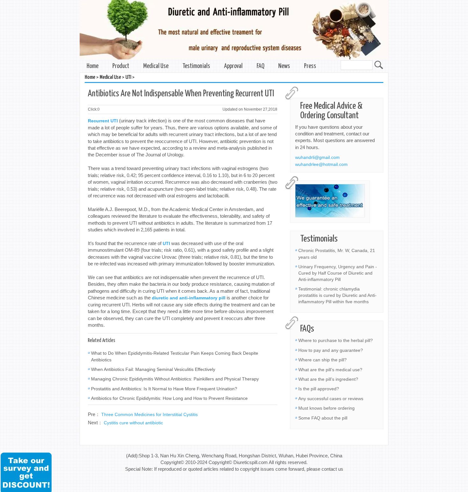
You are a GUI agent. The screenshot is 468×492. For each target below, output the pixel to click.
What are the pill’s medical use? (330, 369)
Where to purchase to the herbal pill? (335, 340)
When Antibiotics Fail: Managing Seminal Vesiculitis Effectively (153, 369)
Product (120, 66)
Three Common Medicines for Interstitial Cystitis (149, 414)
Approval (233, 66)
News (284, 66)
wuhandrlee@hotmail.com (321, 164)
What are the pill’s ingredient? (328, 379)
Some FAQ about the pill (322, 417)
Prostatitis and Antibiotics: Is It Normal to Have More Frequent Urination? (164, 388)
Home (92, 66)
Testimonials (196, 66)
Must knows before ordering (326, 408)
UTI (128, 77)
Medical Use (155, 66)
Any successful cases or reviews (330, 398)
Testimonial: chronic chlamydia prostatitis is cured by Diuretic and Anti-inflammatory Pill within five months (337, 295)
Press (310, 66)
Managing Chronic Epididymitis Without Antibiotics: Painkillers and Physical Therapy (175, 378)
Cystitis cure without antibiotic (133, 422)
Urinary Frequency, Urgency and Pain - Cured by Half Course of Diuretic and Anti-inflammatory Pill (337, 273)
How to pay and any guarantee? (330, 350)
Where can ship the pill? (322, 359)
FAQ (260, 66)
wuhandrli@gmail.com (317, 157)
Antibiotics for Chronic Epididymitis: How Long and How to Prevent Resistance (169, 398)
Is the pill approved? (318, 388)
